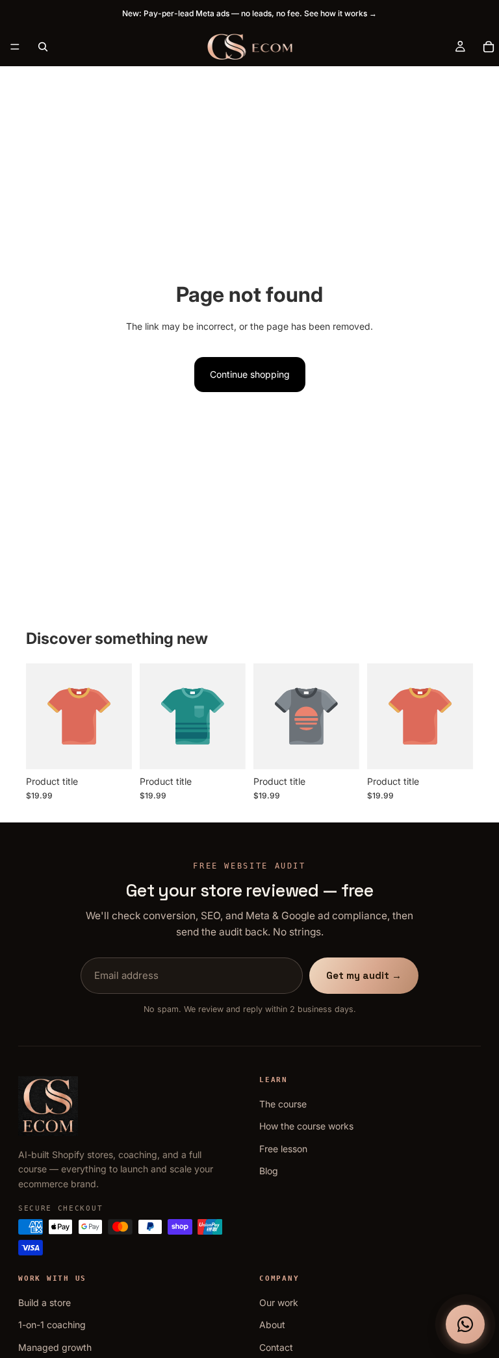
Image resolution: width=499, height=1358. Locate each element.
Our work (278, 1302)
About (272, 1324)
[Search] (43, 46)
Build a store (44, 1302)
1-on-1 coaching (52, 1324)
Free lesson (283, 1148)
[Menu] (15, 47)
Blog (268, 1170)
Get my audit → (364, 975)
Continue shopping (250, 374)
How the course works (306, 1125)
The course (283, 1103)
